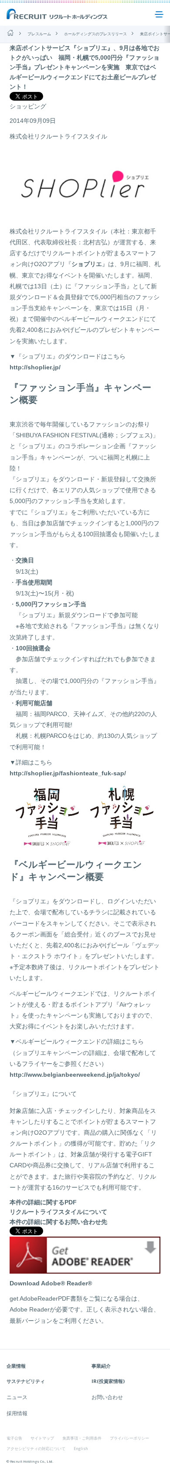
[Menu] (159, 14)
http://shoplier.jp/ (35, 367)
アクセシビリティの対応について (36, 1448)
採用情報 (17, 1413)
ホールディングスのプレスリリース (95, 34)
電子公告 (14, 1438)
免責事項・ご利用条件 (82, 1438)
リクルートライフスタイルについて (58, 1211)
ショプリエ (86, 263)
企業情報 (16, 1365)
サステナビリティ (26, 1381)
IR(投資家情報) (108, 1381)
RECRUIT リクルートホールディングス (58, 14)
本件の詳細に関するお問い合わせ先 (58, 1221)
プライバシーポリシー (129, 1438)
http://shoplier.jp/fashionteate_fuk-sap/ (68, 773)
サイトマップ (42, 1438)
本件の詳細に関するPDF (43, 1202)
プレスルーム (39, 34)
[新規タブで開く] (85, 1268)
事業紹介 (101, 1365)
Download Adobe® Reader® (51, 1283)
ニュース (17, 1397)
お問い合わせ (107, 1397)
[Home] (10, 33)
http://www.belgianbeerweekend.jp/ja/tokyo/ (75, 1074)
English (81, 1448)
